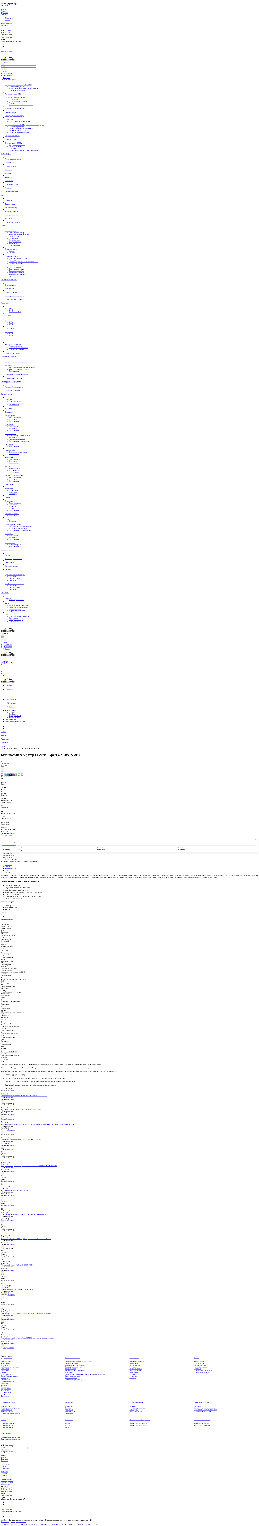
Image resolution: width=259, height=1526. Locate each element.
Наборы (3, 1372)
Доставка (8, 872)
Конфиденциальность (18, 1522)
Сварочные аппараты (72, 1358)
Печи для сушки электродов (75, 1370)
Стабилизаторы (6, 1433)
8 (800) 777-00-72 (7, 30)
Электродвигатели (136, 1370)
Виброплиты (5, 1406)
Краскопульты (199, 1406)
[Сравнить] (2, 770)
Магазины (4, 1473)
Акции (3, 1455)
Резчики (3, 1394)
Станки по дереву (7, 1425)
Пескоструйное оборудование (140, 1420)
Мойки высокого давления (10, 1367)
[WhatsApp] (16, 775)
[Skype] (19, 775)
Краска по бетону (200, 1365)
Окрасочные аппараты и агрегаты (205, 1410)
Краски (196, 1358)
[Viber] (13, 775)
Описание (8, 865)
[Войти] (2, 669)
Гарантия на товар (7, 1482)
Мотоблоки (5, 1369)
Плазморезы (69, 1372)
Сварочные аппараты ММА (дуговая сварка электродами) (85, 1374)
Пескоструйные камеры (138, 1425)
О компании (9, 18)
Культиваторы (6, 1363)
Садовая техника (6, 1358)
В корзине (11, 833)
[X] (10, 775)
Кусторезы (4, 1365)
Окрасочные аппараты (201, 1402)
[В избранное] (2, 767)
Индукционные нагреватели (75, 1367)
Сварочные (69, 1413)
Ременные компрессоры (138, 1361)
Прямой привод (135, 1365)
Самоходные (134, 1410)
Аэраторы (4, 1383)
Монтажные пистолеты (202, 1420)
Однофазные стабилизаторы (10, 1439)
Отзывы (7, 20)
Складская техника (136, 1402)
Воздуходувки (6, 1389)
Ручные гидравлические (138, 1408)
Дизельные (69, 1410)
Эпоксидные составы (201, 1372)
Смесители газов (71, 1378)
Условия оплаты (6, 1479)
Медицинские (134, 1374)
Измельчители (6, 1361)
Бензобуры (4, 1385)
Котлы (67, 1425)
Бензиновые (134, 1372)
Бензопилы (4, 1387)
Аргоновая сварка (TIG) (73, 1363)
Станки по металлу (7, 1423)
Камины (68, 1423)
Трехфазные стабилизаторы (10, 1437)
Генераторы (69, 1402)
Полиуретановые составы (203, 1370)
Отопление (69, 1420)
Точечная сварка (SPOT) (73, 1380)
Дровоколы (5, 1396)
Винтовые (133, 1367)
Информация (5, 1468)
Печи (67, 1427)
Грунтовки (197, 1369)
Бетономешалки (6, 1410)
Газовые (68, 1408)
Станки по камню (7, 1427)
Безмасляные (134, 1363)
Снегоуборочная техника (9, 1376)
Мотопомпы (5, 1370)
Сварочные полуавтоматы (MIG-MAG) (78, 1361)
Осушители (133, 1376)
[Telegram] (22, 775)
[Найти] (5, 69)
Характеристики (10, 868)
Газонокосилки (6, 1392)
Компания (4, 1461)
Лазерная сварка (70, 1369)
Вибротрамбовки (7, 1411)
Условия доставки (7, 1481)
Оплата (7, 870)
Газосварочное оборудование (75, 1365)
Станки (3, 1420)
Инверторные (70, 1411)
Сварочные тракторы (72, 1376)
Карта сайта (5, 1522)
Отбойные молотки (7, 1381)
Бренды (3, 1457)
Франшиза (4, 1459)
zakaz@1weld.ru (6, 37)
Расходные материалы (201, 1423)
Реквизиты (4, 1472)
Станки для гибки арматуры (10, 1408)
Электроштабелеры (136, 1411)
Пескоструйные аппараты (138, 1423)
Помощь (4, 1475)
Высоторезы (5, 1390)
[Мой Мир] (7, 775)
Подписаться (6, 1450)
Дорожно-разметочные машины (205, 1408)
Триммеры (4, 1378)
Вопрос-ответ (5, 1484)
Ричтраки (133, 1406)
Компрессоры (134, 1358)
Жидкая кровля (199, 1361)
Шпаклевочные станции (202, 1411)
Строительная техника (8, 1402)
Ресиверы (133, 1378)
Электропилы (5, 1380)
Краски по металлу (200, 1367)
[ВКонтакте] (2, 775)
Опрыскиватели (6, 1374)
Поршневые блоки (136, 1369)
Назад (12, 712)
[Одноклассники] (5, 775)
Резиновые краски (200, 1363)
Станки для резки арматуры (10, 1413)
